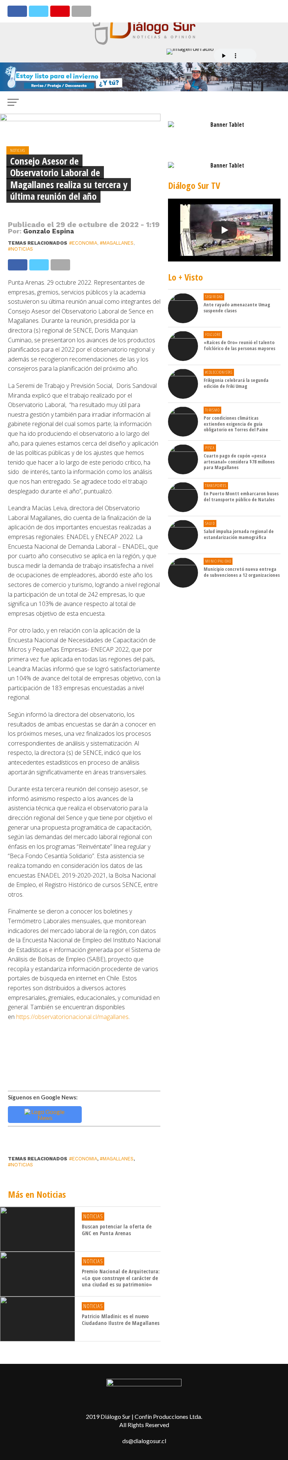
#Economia (83, 243)
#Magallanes (117, 243)
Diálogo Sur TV (194, 185)
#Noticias (20, 249)
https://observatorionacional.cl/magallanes (72, 1017)
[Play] (224, 230)
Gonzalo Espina (48, 231)
